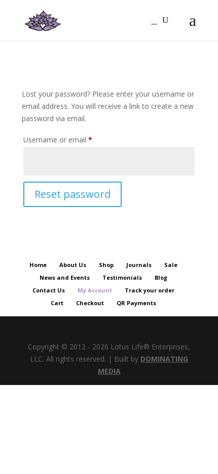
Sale (170, 265)
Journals (139, 265)
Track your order (149, 290)
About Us (72, 265)
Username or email (72, 139)
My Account (95, 290)
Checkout (90, 303)
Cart (57, 303)
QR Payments (136, 303)
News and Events (65, 277)
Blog (161, 277)
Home (38, 265)
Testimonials (122, 277)
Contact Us (48, 290)
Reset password (72, 194)
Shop (106, 265)
